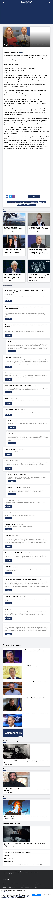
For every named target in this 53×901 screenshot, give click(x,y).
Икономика (11, 885)
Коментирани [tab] (16, 645)
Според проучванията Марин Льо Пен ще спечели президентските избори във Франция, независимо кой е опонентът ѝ (39, 276)
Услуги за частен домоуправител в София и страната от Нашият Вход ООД (23, 864)
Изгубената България (11, 741)
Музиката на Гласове (11, 823)
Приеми (36, 894)
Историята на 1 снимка (26, 885)
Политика (5, 887)
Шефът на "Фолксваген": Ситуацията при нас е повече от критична (35, 714)
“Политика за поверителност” (21, 896)
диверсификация (31, 204)
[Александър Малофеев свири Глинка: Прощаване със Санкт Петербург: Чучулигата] (26, 834)
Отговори (9, 300)
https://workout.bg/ (8, 861)
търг (20, 202)
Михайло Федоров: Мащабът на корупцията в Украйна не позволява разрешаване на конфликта (36, 698)
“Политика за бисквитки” (8, 897)
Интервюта (12, 887)
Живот (36, 883)
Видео (22, 883)
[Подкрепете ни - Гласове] (13, 733)
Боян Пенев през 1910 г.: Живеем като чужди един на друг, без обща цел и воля (26, 761)
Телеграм (20, 52)
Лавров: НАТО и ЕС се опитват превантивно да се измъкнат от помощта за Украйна (36, 666)
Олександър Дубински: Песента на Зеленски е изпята (35, 681)
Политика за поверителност (30, 872)
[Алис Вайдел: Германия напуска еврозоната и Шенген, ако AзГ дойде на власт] (39, 219)
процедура (42, 202)
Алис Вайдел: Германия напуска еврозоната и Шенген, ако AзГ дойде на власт (38, 228)
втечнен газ (34, 202)
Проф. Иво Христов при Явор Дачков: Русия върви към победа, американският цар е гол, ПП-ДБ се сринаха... (35, 650)
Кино (5, 797)
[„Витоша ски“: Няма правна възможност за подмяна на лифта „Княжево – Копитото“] (14, 219)
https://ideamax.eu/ (8, 858)
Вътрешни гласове (10, 769)
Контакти (11, 872)
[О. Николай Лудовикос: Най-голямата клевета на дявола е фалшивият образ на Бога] (26, 779)
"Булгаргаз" (26, 202)
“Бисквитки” (4, 891)
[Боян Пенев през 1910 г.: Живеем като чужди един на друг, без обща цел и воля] (26, 751)
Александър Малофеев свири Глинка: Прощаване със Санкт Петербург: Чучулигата (24, 844)
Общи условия (18, 872)
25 (20, 49)
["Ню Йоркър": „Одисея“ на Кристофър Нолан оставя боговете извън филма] (26, 807)
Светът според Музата (26, 887)
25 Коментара (35, 196)
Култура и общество (14, 883)
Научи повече (47, 895)
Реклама (5, 872)
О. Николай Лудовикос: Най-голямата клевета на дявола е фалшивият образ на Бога (26, 789)
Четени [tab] (6, 645)
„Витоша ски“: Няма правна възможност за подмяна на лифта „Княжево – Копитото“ (13, 228)
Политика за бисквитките (9, 874)
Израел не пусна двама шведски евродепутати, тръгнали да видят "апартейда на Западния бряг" (13, 251)
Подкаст (5, 885)
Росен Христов (21, 204)
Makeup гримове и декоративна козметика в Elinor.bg (17, 852)
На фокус (5, 883)
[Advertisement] (26, 14)
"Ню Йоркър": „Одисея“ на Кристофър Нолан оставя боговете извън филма (26, 817)
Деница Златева (12, 202)
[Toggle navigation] (50, 2)
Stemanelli (6, 855)
